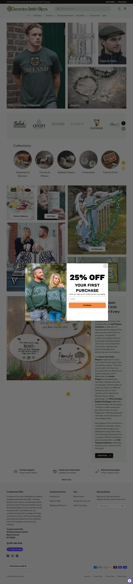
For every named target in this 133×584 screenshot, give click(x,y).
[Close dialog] (105, 266)
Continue (87, 305)
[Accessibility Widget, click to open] (129, 580)
